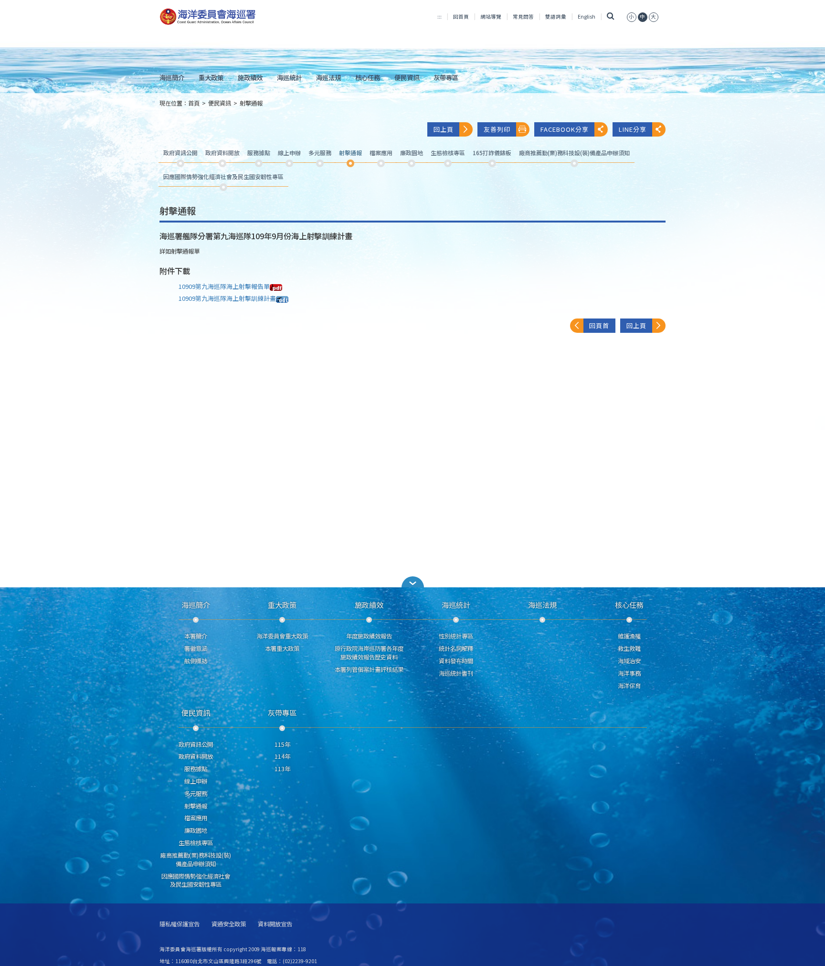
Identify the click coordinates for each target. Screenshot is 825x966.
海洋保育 (629, 685)
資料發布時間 (456, 661)
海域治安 (629, 661)
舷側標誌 (195, 661)
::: (439, 16)
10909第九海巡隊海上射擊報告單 (224, 286)
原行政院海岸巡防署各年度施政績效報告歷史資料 (369, 652)
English (586, 16)
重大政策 (211, 77)
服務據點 (195, 768)
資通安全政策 (229, 924)
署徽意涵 (195, 648)
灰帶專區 (446, 77)
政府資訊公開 (196, 744)
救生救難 (629, 648)
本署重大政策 (282, 648)
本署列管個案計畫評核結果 (369, 669)
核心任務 (367, 77)
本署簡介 (195, 636)
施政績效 (250, 77)
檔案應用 (195, 818)
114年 (282, 756)
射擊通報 (251, 103)
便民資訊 (406, 77)
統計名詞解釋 (456, 648)
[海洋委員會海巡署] (238, 16)
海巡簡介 (171, 77)
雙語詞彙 (555, 16)
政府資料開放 (196, 756)
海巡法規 (328, 77)
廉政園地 (195, 830)
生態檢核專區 (196, 843)
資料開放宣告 (275, 924)
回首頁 (461, 16)
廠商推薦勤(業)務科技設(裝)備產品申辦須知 (195, 859)
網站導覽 (490, 16)
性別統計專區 (456, 636)
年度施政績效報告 (369, 636)
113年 (282, 768)
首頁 (194, 103)
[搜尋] (611, 16)
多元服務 (195, 793)
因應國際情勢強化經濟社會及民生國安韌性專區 (195, 880)
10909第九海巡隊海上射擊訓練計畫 (227, 298)
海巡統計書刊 (456, 673)
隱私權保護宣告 (179, 924)
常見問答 (523, 16)
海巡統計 (289, 77)
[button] (631, 16)
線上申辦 (195, 781)
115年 (282, 744)
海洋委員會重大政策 (282, 636)
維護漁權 (629, 636)
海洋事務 (629, 673)
